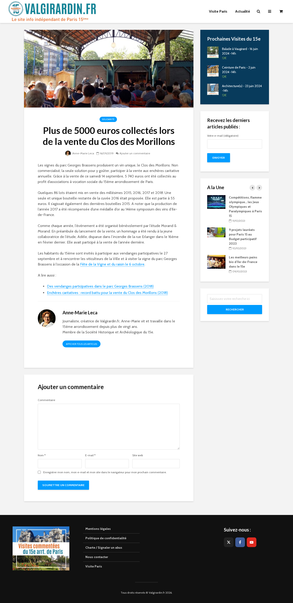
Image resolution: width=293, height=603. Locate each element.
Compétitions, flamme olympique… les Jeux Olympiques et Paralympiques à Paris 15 (245, 206)
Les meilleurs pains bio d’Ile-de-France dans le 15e (243, 261)
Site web (137, 455)
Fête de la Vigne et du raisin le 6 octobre (112, 264)
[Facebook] (240, 542)
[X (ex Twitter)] (228, 542)
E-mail (90, 455)
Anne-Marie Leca (83, 153)
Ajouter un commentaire (134, 153)
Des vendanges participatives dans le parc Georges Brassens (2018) (100, 286)
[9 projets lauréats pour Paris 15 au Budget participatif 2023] (216, 232)
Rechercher (235, 309)
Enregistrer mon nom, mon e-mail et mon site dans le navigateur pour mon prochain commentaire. (105, 472)
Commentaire (46, 400)
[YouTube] (251, 542)
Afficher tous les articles (81, 344)
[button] (283, 6)
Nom (42, 455)
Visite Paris (93, 566)
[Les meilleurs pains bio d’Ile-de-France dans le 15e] (216, 262)
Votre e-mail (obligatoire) (223, 135)
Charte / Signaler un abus (103, 547)
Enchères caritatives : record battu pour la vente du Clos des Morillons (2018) (107, 292)
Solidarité (108, 119)
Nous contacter (96, 557)
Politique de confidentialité (105, 538)
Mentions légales (98, 529)
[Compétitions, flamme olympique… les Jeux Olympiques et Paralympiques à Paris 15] (216, 202)
